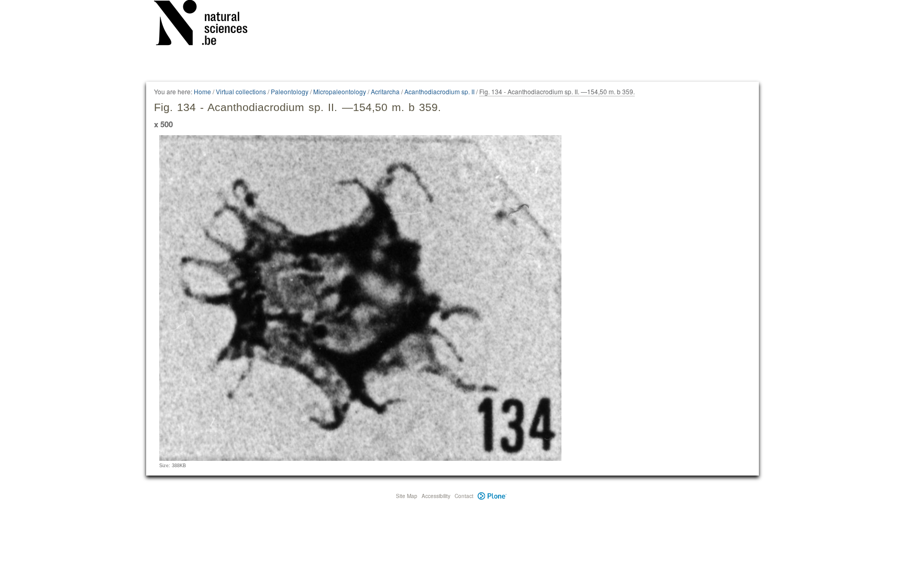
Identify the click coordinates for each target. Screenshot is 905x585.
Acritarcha (385, 91)
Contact (464, 496)
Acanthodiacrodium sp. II (439, 91)
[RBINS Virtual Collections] (207, 24)
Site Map (406, 496)
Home (202, 91)
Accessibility (436, 496)
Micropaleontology (339, 91)
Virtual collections (241, 91)
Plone (492, 496)
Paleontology (289, 91)
